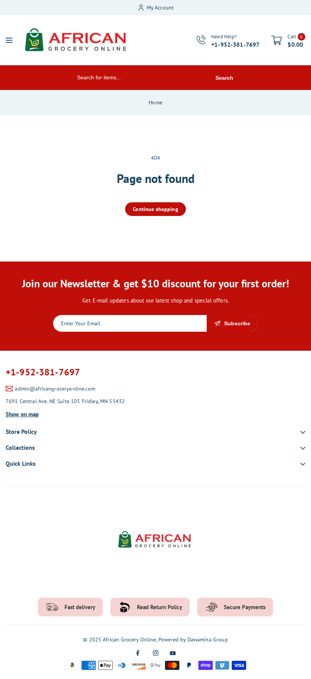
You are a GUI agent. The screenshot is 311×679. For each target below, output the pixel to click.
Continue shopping (155, 209)
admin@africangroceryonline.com (55, 388)
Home (155, 102)
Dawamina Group (207, 639)
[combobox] (139, 77)
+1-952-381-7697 (43, 372)
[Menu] (9, 40)
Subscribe (237, 323)
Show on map (22, 414)
